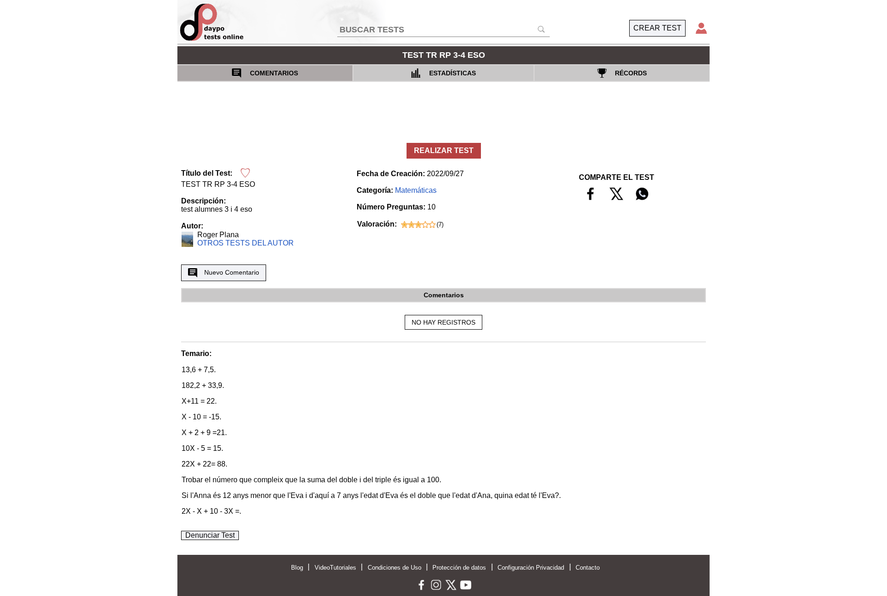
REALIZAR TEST (444, 150)
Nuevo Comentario (231, 272)
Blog (297, 567)
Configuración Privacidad (531, 567)
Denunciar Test (210, 535)
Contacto (588, 567)
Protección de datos (459, 567)
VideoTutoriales (335, 567)
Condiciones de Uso (394, 567)
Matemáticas (416, 190)
